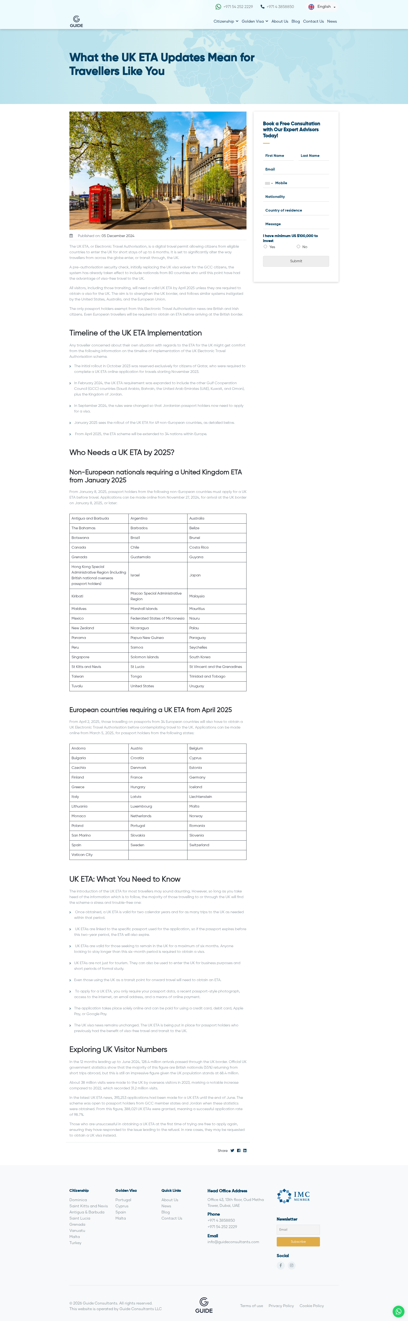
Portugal (123, 1199)
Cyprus (121, 1206)
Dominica (78, 1199)
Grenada (77, 1224)
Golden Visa (253, 21)
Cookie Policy (312, 1305)
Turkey (75, 1242)
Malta (74, 1236)
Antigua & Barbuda (86, 1212)
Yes (272, 247)
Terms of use (251, 1305)
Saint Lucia (79, 1218)
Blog (296, 21)
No (304, 247)
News (332, 21)
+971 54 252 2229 (238, 6)
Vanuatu (77, 1230)
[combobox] (268, 183)
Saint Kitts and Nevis (88, 1206)
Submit (296, 261)
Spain (120, 1212)
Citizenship (224, 21)
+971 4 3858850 (280, 6)
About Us (280, 21)
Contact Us (313, 21)
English (324, 6)
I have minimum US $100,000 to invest (290, 238)
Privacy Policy (281, 1305)
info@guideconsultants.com (233, 1241)
